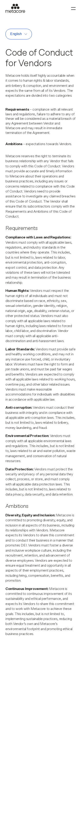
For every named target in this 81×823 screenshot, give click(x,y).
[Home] (15, 8)
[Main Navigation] (73, 8)
